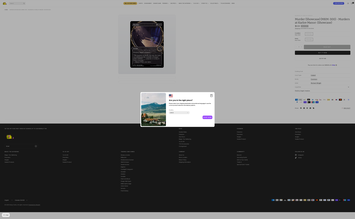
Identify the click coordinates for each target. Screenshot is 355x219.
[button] (211, 95)
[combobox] (171, 113)
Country (171, 110)
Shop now (207, 117)
